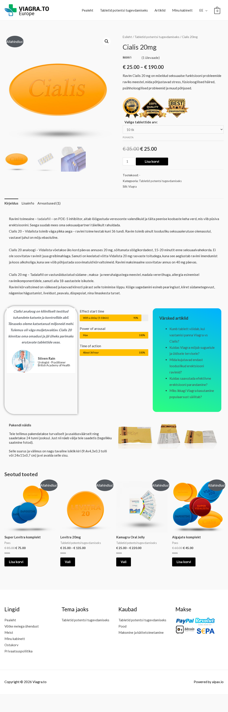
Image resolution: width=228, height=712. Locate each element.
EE (201, 10)
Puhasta (128, 137)
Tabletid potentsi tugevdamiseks (124, 10)
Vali (68, 562)
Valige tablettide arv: (141, 122)
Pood (122, 626)
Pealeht (87, 10)
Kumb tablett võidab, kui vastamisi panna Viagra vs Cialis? (188, 335)
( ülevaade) (151, 58)
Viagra (132, 186)
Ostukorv (11, 645)
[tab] (11, 203)
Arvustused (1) (49, 203)
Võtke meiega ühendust (21, 626)
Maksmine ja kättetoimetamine (141, 632)
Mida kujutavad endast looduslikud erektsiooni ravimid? (186, 366)
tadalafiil (44, 219)
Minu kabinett (182, 10)
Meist (8, 632)
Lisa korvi (152, 161)
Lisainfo (28, 203)
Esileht (127, 37)
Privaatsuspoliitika (18, 651)
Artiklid (160, 10)
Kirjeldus (11, 203)
